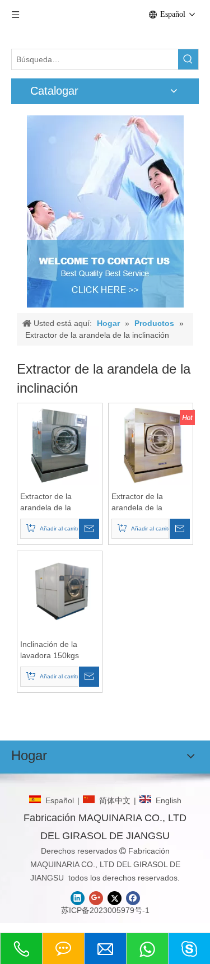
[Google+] (96, 898)
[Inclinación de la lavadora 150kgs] (59, 592)
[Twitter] (115, 898)
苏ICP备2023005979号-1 (105, 910)
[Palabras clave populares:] (188, 59)
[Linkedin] (78, 898)
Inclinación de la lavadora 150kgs (49, 650)
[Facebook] (133, 898)
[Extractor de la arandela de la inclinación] (59, 444)
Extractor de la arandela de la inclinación (46, 502)
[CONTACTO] (105, 211)
